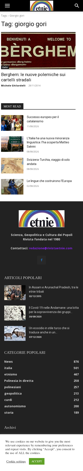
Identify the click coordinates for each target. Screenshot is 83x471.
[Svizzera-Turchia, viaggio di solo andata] (12, 165)
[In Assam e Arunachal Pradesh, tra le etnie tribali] (15, 292)
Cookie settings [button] (16, 461)
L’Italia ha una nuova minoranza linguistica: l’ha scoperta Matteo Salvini (48, 142)
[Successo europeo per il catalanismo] (12, 123)
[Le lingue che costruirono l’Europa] (12, 187)
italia (5, 67)
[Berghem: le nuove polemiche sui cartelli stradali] (38, 50)
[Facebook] (41, 260)
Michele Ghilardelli (13, 85)
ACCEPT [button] (36, 461)
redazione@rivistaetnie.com (50, 248)
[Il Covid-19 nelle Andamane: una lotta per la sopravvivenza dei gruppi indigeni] (15, 313)
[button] (7, 5)
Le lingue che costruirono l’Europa (49, 181)
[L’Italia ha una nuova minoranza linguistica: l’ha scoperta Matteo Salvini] (12, 144)
